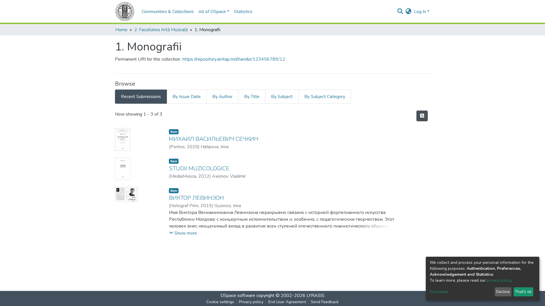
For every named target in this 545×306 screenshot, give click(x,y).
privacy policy (499, 280)
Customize (439, 291)
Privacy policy (251, 302)
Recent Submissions (141, 97)
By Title (251, 97)
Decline (503, 291)
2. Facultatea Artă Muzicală (161, 30)
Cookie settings (220, 302)
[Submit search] (400, 11)
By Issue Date (187, 97)
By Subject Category (324, 97)
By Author (222, 97)
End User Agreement (287, 302)
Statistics (243, 11)
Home (121, 30)
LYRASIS (315, 295)
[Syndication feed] (422, 115)
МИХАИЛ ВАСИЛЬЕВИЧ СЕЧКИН (213, 139)
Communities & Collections (168, 11)
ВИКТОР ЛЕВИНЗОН (196, 198)
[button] (408, 11)
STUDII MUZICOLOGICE (199, 168)
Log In (420, 11)
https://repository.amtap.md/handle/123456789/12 (234, 59)
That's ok (523, 291)
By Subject (282, 97)
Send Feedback (325, 302)
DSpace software (238, 295)
